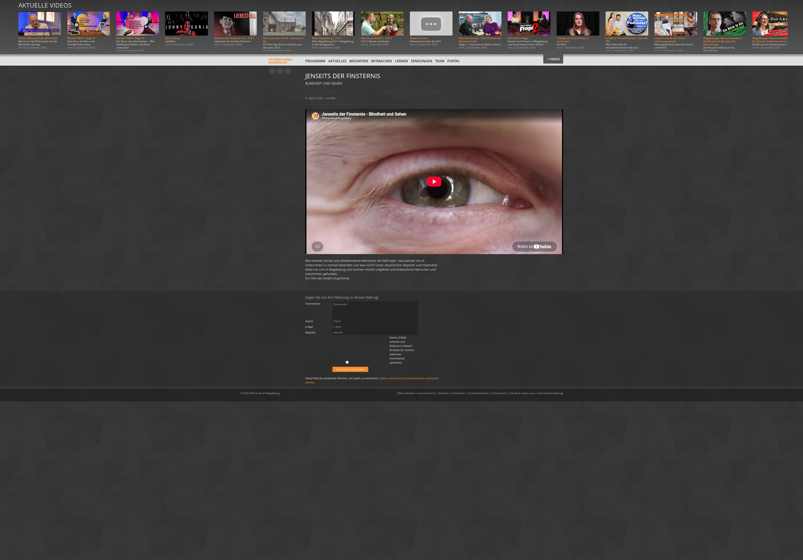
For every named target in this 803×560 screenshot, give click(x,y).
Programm (315, 61)
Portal (453, 61)
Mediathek (358, 61)
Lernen (401, 61)
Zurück (8, 25)
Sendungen (421, 61)
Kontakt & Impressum (521, 393)
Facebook (279, 71)
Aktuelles (337, 61)
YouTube (272, 71)
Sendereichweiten (478, 393)
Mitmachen (381, 61)
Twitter (287, 71)
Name (309, 321)
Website (310, 332)
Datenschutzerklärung (550, 393)
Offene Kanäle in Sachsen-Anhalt (416, 393)
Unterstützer (499, 393)
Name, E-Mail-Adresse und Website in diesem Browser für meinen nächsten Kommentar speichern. (402, 350)
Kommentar (312, 303)
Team (439, 61)
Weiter (795, 25)
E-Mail (309, 327)
